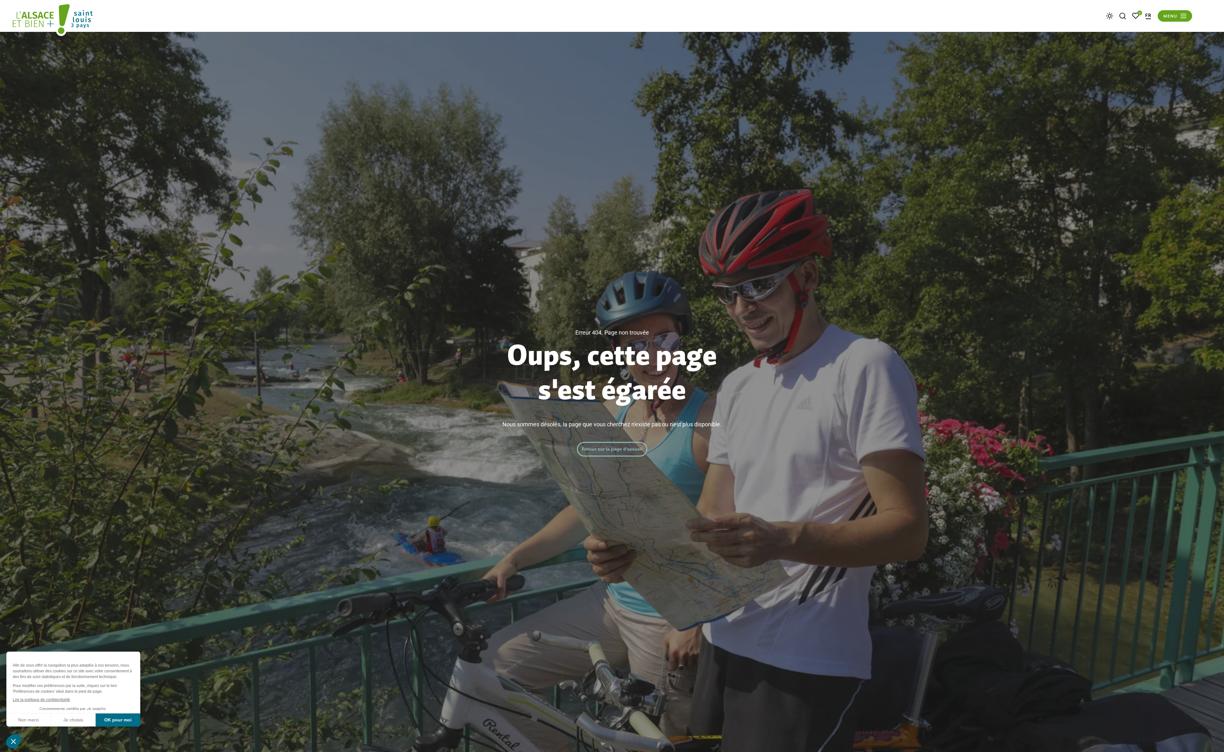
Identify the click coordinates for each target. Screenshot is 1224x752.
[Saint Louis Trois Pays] (53, 20)
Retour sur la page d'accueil (612, 449)
